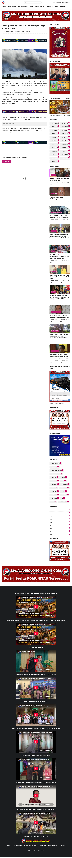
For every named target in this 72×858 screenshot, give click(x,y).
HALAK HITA (65, 133)
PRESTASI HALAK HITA (56, 312)
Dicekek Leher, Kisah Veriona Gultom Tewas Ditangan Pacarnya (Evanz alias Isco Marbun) (59, 256)
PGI (63, 498)
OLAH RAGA (65, 151)
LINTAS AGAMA (65, 488)
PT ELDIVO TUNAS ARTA (56, 212)
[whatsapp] (8, 153)
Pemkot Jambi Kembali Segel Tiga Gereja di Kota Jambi (59, 179)
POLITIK (54, 501)
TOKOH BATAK (54, 193)
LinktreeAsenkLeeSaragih (30, 845)
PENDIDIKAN (65, 494)
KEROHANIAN (55, 484)
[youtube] (69, 7)
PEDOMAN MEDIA (66, 2)
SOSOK (55, 161)
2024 (60, 528)
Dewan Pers (43, 845)
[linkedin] (14, 153)
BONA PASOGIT (34, 6)
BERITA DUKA (55, 467)
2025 (60, 531)
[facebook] (3, 153)
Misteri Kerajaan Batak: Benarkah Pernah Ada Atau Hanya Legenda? (59, 316)
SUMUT (52, 251)
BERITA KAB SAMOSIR (57, 470)
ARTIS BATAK (66, 123)
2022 (60, 522)
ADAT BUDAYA (55, 123)
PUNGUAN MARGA (55, 330)
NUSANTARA (55, 491)
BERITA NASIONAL (55, 351)
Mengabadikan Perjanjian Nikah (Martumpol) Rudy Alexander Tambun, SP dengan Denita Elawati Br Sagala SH (59, 236)
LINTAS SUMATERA (55, 147)
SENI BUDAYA (25, 6)
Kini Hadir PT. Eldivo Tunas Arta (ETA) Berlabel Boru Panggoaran (59, 216)
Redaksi (9, 845)
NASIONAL (63, 6)
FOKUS (42, 6)
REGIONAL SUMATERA (55, 158)
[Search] (40, 2)
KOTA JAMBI (55, 144)
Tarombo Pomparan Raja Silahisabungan (56, 198)
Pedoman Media (18, 845)
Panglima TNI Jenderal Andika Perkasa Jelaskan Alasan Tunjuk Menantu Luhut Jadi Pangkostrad (59, 356)
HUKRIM (66, 140)
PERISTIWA (66, 154)
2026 (60, 535)
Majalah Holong (40, 850)
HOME (4, 6)
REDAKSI (58, 2)
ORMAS (64, 491)
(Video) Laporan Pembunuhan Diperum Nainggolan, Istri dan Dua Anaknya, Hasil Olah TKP (59, 297)
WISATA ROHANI (64, 501)
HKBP (9, 6)
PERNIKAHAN (55, 498)
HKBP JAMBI (55, 481)
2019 (60, 513)
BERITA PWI (55, 477)
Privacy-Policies (52, 845)
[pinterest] (11, 153)
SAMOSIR (48, 6)
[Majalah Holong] (11, 3)
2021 (60, 519)
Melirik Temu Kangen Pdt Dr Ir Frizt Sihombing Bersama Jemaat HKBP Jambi (59, 276)
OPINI (55, 154)
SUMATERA (55, 6)
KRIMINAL (54, 488)
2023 (60, 525)
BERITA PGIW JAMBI (66, 126)
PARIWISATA (55, 494)
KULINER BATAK (66, 144)
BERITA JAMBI (16, 6)
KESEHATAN (65, 484)
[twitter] (6, 153)
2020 (60, 516)
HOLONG (55, 140)
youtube (62, 845)
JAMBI (63, 481)
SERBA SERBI (54, 271)
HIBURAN (55, 137)
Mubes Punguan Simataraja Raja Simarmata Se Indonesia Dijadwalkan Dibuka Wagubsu (59, 336)
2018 (60, 510)
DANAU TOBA (65, 130)
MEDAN (65, 147)
